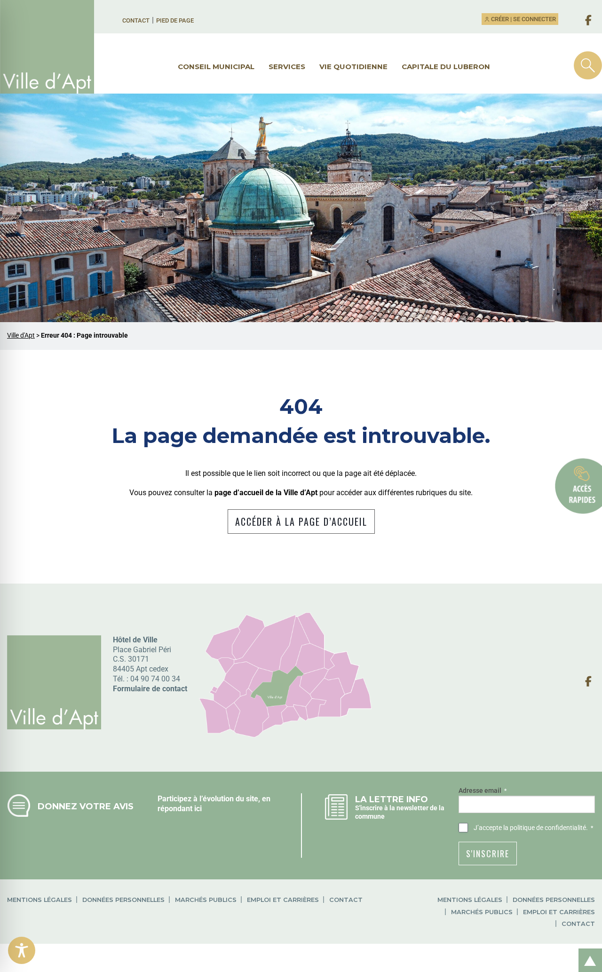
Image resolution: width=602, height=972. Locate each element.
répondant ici (180, 808)
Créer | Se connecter (523, 19)
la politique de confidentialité (544, 827)
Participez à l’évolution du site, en (214, 798)
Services (287, 66)
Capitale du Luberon (446, 66)
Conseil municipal (216, 66)
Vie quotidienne (353, 66)
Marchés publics (206, 899)
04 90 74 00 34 (155, 678)
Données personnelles (123, 899)
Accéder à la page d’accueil (301, 521)
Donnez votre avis (86, 806)
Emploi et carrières (283, 899)
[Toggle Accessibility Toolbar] (21, 950)
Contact (136, 20)
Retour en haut (586, 950)
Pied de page (175, 20)
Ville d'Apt (21, 336)
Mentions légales (39, 899)
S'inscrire (487, 853)
